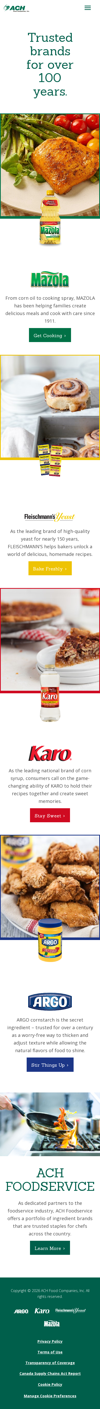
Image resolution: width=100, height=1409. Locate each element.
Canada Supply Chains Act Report (50, 1373)
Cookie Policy (50, 1384)
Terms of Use (50, 1352)
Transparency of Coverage (50, 1362)
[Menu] (87, 8)
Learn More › (50, 1248)
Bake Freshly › (50, 569)
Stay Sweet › (50, 816)
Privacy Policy (50, 1341)
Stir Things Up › (50, 1065)
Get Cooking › (50, 335)
